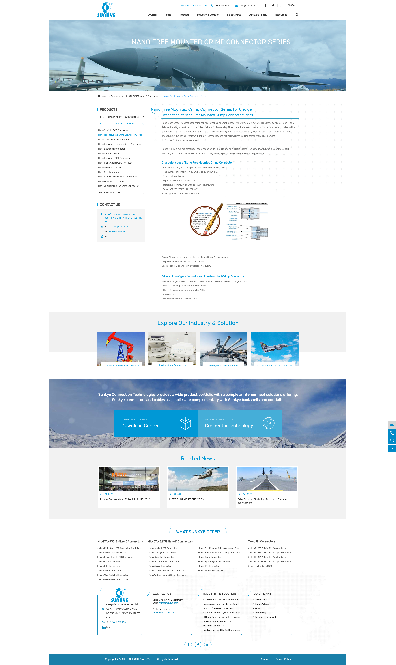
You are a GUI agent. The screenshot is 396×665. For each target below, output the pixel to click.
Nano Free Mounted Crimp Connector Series (185, 96)
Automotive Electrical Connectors (221, 599)
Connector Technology (229, 425)
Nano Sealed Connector (110, 167)
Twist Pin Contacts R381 (260, 566)
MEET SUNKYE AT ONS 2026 (186, 499)
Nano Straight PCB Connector (113, 130)
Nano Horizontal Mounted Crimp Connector (119, 144)
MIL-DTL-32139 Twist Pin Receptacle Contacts (270, 561)
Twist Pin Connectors (109, 192)
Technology (260, 612)
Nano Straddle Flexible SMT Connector (117, 176)
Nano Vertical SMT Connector (113, 181)
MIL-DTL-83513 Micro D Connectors (118, 117)
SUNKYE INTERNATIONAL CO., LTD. (137, 659)
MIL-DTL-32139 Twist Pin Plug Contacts (267, 557)
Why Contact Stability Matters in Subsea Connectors (262, 501)
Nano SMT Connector (109, 172)
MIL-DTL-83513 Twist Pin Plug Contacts (267, 548)
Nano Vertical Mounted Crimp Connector (118, 186)
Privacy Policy (283, 659)
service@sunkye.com (163, 612)
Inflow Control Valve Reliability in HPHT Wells (127, 499)
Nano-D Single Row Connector (113, 139)
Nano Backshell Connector (111, 149)
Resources (281, 14)
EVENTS (152, 14)
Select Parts (234, 14)
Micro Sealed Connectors (110, 570)
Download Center (140, 425)
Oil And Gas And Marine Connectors (121, 365)
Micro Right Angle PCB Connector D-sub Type (119, 548)
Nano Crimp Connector (109, 153)
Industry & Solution (208, 14)
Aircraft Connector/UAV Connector (222, 612)
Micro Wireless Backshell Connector (115, 579)
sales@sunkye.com (248, 5)
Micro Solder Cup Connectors (112, 552)
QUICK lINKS (262, 593)
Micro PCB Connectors (109, 566)
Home (167, 14)
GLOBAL (292, 5)
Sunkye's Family (258, 14)
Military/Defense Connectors (223, 365)
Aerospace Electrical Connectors (220, 604)
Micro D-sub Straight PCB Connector (115, 557)
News (184, 5)
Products (184, 14)
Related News (198, 459)
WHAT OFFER (198, 531)
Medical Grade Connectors (172, 365)
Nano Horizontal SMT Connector (114, 158)
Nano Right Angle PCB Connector (115, 162)
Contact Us (199, 5)
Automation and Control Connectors (222, 630)
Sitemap (264, 659)
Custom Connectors (275, 365)
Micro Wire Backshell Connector (113, 575)
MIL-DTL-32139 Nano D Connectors (141, 96)
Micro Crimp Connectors (110, 561)
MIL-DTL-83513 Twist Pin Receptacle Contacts (270, 552)
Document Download (265, 617)
